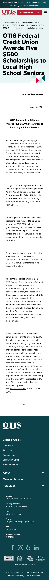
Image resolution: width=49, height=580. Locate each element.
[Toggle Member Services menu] (43, 479)
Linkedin (36, 547)
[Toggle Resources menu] (43, 486)
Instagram (20, 547)
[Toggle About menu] (43, 472)
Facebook (13, 547)
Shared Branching (30, 558)
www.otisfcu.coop (18, 388)
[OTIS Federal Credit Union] (9, 12)
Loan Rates (8, 445)
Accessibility (19, 575)
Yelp (28, 547)
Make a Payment (10, 464)
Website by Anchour (32, 575)
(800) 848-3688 (27, 521)
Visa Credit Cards (11, 459)
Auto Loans (8, 450)
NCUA (9, 558)
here (15, 2)
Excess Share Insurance (41, 558)
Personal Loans (10, 455)
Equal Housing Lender (19, 558)
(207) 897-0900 (12, 521)
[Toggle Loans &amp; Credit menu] (43, 439)
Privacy (11, 575)
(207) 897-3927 (12, 529)
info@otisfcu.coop (13, 514)
